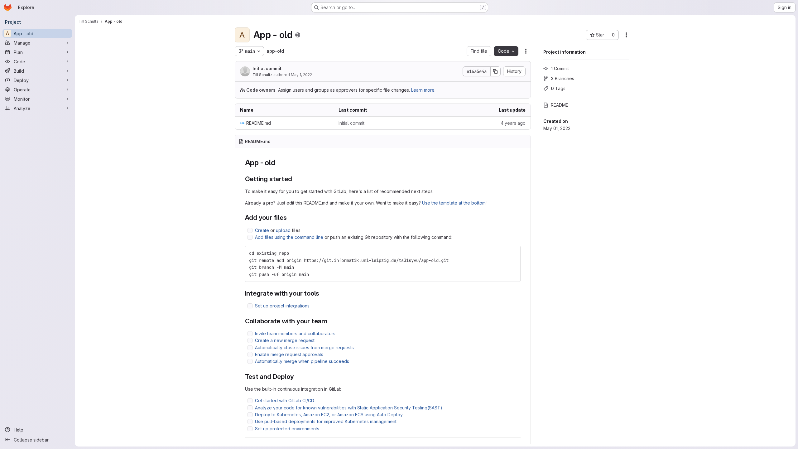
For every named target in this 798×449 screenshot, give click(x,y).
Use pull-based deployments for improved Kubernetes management (326, 421)
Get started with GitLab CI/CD (284, 400)
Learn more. (423, 90)
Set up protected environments (287, 428)
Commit (560, 68)
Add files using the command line (289, 237)
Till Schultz (262, 74)
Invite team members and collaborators (295, 333)
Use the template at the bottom (454, 202)
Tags (558, 88)
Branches (562, 78)
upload (283, 230)
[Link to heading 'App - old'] (279, 162)
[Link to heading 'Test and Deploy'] (297, 376)
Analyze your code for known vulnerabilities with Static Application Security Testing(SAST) (348, 407)
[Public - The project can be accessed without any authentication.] (297, 34)
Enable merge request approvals (289, 354)
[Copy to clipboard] (513, 253)
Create (262, 230)
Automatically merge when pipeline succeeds (302, 361)
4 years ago (513, 123)
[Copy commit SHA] (496, 71)
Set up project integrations (282, 305)
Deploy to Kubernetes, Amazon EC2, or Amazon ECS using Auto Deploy (329, 414)
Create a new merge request (285, 340)
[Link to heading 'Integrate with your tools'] (322, 293)
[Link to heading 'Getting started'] (295, 179)
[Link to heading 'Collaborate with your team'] (330, 321)
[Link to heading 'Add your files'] (290, 217)
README (559, 105)
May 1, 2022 (301, 74)
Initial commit (266, 68)
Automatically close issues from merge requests (304, 347)
